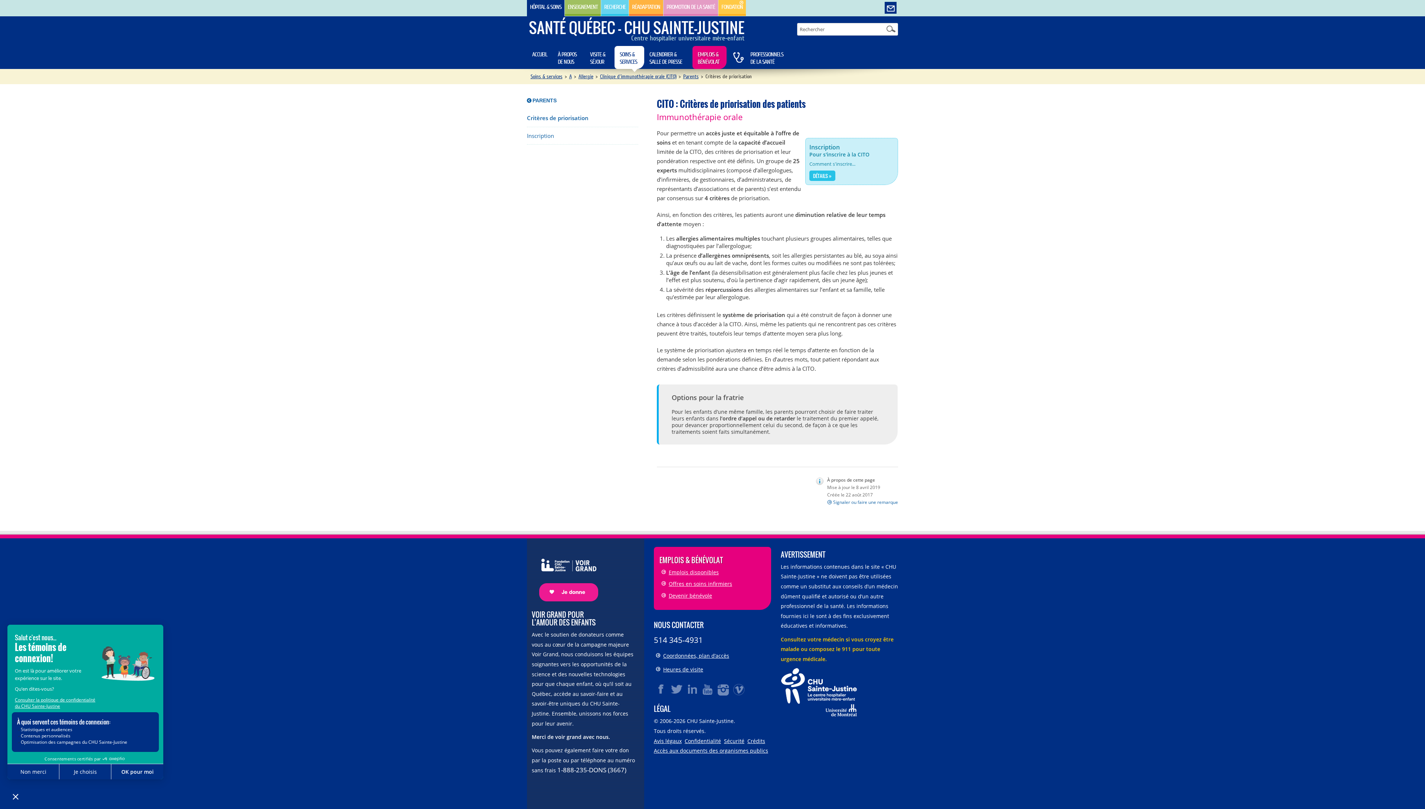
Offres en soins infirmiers (700, 583)
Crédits (756, 740)
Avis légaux (668, 740)
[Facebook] (661, 689)
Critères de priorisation (558, 118)
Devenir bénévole (690, 595)
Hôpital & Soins (545, 7)
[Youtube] (708, 689)
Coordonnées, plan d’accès (696, 655)
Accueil (539, 54)
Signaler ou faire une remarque (865, 502)
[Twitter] (676, 689)
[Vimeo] (739, 689)
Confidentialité (703, 740)
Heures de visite (683, 669)
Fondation (732, 7)
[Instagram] (723, 689)
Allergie (586, 76)
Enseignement (583, 7)
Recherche (615, 7)
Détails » (822, 175)
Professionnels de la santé (766, 58)
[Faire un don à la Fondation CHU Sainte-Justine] (565, 573)
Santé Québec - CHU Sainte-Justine (636, 27)
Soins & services (628, 58)
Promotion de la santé (690, 7)
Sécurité (734, 740)
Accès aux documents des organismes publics (711, 750)
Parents (691, 76)
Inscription (540, 135)
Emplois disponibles (694, 572)
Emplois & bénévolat (709, 58)
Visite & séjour (597, 58)
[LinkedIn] (692, 689)
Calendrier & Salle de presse (665, 58)
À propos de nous (567, 58)
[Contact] (891, 8)
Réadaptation (646, 7)
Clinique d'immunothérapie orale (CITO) (638, 76)
